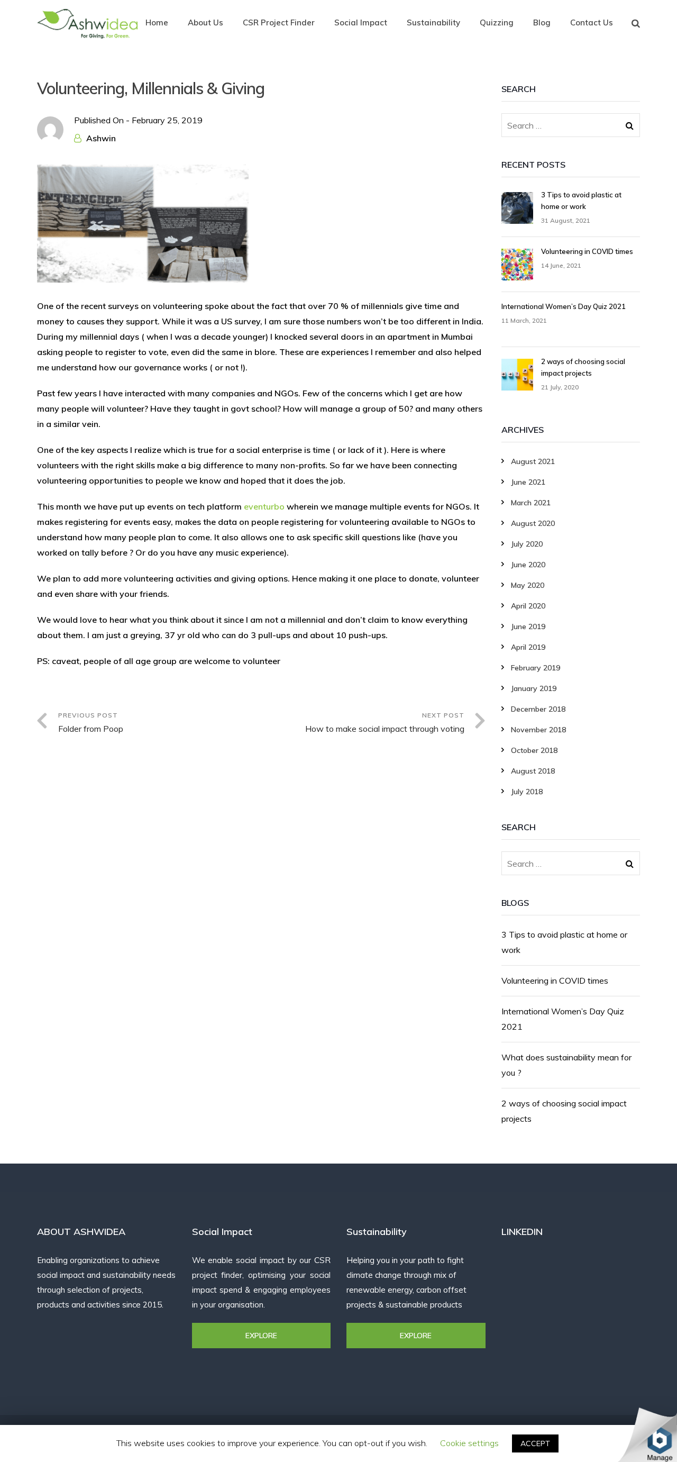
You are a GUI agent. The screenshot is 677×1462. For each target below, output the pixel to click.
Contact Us (591, 22)
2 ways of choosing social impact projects (564, 1111)
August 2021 (533, 461)
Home (156, 22)
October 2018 (534, 750)
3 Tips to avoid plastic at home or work (564, 942)
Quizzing (497, 22)
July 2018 (527, 791)
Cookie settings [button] (469, 1443)
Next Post (384, 722)
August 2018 (533, 771)
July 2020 (527, 544)
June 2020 (528, 564)
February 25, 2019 (167, 120)
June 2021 (528, 482)
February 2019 (535, 668)
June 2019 (528, 626)
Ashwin (101, 138)
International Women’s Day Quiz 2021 (562, 1019)
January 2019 (533, 688)
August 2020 (533, 523)
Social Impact (360, 22)
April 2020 (528, 606)
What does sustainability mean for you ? (566, 1065)
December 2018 (538, 709)
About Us (205, 22)
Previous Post (90, 722)
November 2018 (538, 729)
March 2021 (531, 502)
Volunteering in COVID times (554, 980)
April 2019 (528, 647)
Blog (542, 22)
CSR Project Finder (279, 22)
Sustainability (433, 22)
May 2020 (527, 585)
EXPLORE (261, 1335)
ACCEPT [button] (535, 1443)
